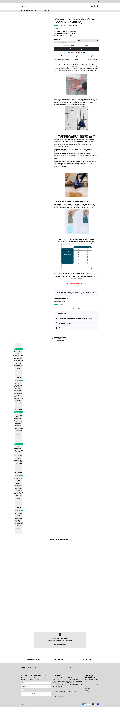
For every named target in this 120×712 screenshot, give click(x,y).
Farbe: (80, 38)
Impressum (88, 688)
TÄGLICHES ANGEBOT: (63, 38)
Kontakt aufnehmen (60, 644)
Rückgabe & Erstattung (91, 684)
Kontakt (87, 690)
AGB (86, 686)
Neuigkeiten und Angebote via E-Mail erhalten (32, 689)
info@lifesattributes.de (60, 694)
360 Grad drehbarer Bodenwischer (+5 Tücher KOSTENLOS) (36, 10)
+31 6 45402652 (58, 696)
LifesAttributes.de (32, 704)
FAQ (86, 682)
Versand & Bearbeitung (91, 679)
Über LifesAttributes (90, 693)
